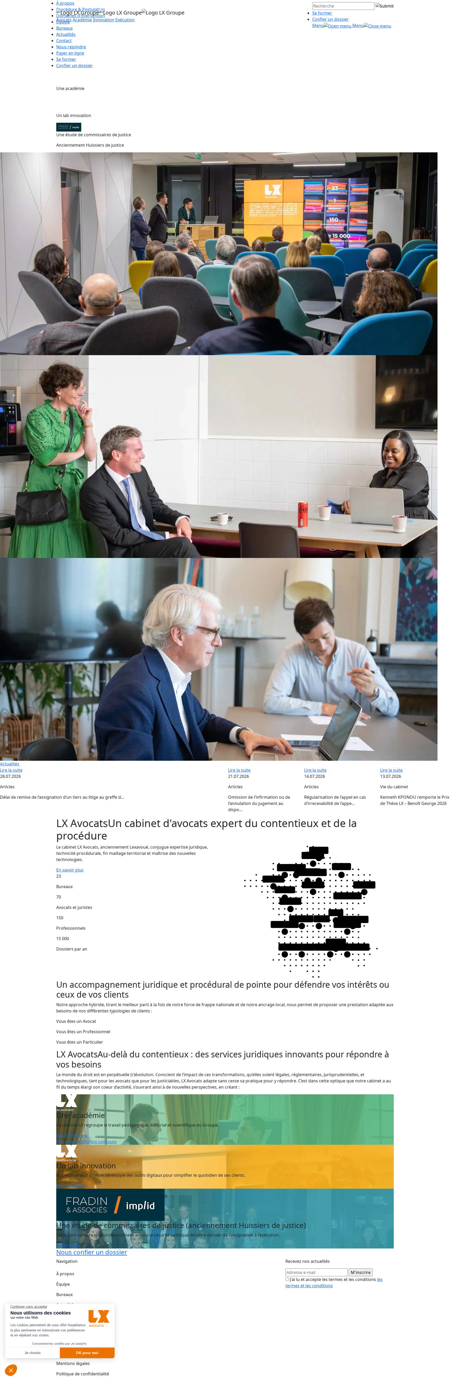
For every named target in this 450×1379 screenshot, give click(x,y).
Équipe (63, 1284)
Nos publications (72, 1141)
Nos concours (103, 1141)
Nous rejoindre (71, 47)
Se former (322, 13)
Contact (64, 40)
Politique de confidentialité (82, 1374)
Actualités (66, 34)
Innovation (103, 20)
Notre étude (68, 1245)
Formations (67, 1315)
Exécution (125, 20)
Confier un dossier (330, 19)
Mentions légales (73, 1363)
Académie (82, 20)
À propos (65, 1274)
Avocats (64, 20)
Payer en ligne (70, 53)
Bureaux (64, 1294)
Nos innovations (72, 1185)
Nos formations (71, 1135)
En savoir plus (70, 870)
